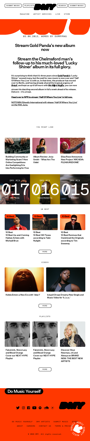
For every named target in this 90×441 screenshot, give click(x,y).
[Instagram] (23, 407)
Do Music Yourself (22, 422)
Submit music (13, 6)
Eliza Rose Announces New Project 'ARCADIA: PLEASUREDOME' (72, 159)
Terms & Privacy (64, 426)
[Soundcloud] (46, 407)
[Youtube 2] (34, 407)
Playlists (29, 6)
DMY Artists (43, 422)
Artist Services (42, 14)
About (20, 426)
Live (57, 14)
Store (67, 14)
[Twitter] (18, 407)
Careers (31, 426)
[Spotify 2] (40, 407)
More (45, 252)
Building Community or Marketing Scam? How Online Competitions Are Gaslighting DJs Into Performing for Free (17, 162)
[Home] (45, 7)
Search (62, 6)
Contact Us (45, 426)
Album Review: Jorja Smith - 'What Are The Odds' (44, 159)
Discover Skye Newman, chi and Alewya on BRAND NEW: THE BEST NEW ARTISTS (72, 356)
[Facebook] (28, 407)
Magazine (25, 14)
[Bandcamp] (52, 407)
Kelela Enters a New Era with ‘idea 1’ (23, 295)
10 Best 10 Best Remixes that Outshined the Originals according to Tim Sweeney (72, 238)
